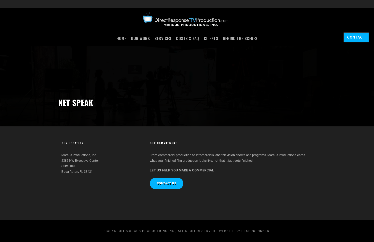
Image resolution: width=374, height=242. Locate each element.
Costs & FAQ (187, 38)
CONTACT (356, 37)
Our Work (140, 38)
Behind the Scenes (240, 38)
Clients (211, 38)
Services (163, 38)
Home (121, 38)
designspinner (255, 231)
